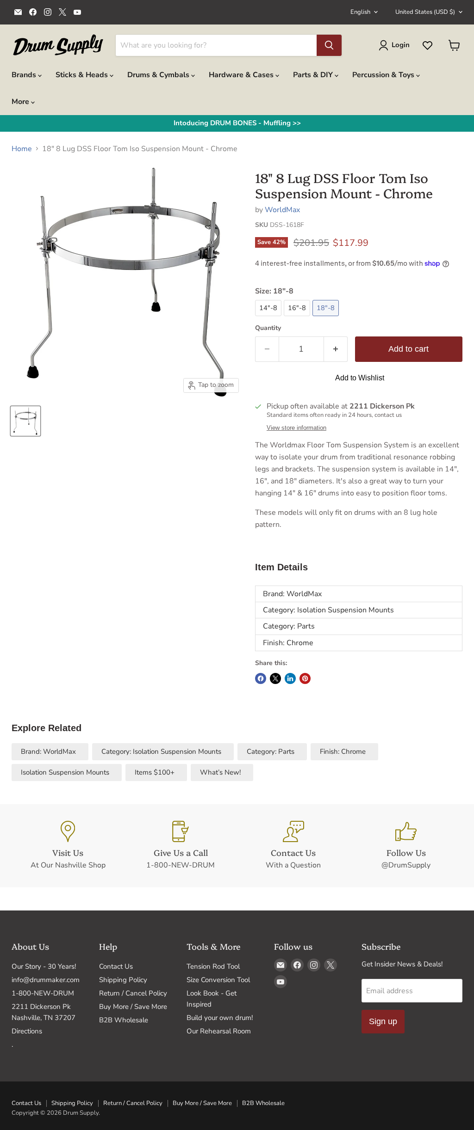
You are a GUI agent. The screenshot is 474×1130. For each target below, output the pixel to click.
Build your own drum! (220, 1017)
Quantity (268, 328)
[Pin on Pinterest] (305, 678)
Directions (27, 1031)
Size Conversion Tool (218, 979)
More (21, 102)
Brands (25, 75)
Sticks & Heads (83, 75)
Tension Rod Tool (213, 966)
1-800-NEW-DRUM (43, 993)
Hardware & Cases (242, 75)
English (360, 12)
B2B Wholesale (123, 1020)
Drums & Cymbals (159, 75)
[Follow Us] (406, 846)
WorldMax (282, 210)
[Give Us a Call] (181, 846)
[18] (25, 421)
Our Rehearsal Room (219, 1031)
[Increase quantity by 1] (336, 349)
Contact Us (116, 966)
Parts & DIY (314, 75)
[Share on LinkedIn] (290, 678)
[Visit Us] (68, 846)
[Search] (329, 45)
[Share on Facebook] (260, 678)
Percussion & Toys (384, 75)
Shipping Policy (123, 979)
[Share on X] (275, 678)
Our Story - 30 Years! (44, 966)
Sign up (383, 1021)
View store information (296, 428)
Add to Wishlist (359, 378)
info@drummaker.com (46, 979)
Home (22, 149)
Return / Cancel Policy (133, 993)
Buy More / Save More (133, 1006)
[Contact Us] (293, 846)
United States (425, 12)
